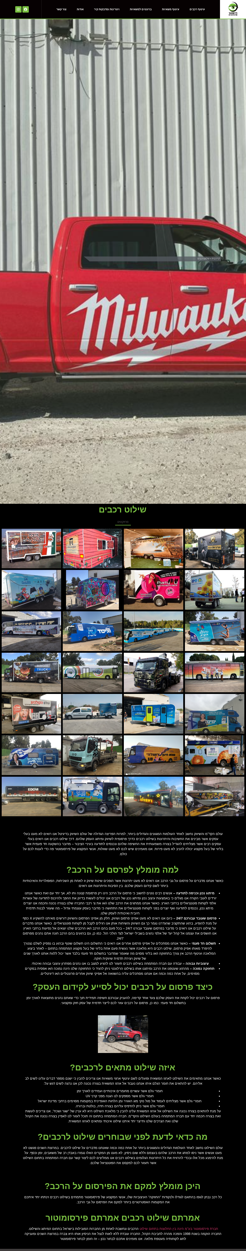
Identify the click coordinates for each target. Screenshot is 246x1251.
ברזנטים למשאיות (141, 9)
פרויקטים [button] (123, 522)
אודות (80, 9)
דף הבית (216, 258)
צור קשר (61, 9)
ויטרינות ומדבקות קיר (106, 9)
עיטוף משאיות (170, 9)
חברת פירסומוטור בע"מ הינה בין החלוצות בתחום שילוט (179, 1229)
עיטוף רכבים (197, 9)
